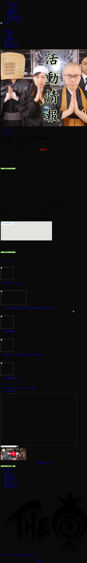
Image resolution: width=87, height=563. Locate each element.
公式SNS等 (14, 5)
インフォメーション (7, 260)
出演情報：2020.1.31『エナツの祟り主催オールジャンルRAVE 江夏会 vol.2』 (23, 354)
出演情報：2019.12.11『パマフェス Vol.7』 (14, 283)
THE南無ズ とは (12, 4)
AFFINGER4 (40, 560)
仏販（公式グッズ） (13, 18)
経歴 (12, 7)
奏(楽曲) (9, 14)
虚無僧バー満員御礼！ (9, 331)
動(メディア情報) (12, 13)
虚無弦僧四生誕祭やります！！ (12, 378)
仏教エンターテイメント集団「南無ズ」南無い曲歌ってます (19, 554)
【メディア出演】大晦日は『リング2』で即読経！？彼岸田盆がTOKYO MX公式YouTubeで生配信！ (29, 308)
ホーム (9, 2)
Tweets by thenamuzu (6, 469)
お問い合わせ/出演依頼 (14, 20)
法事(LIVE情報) (12, 11)
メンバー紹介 (11, 9)
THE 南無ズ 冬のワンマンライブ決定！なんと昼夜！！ (20, 388)
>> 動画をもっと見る (43, 462)
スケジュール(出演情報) (14, 16)
